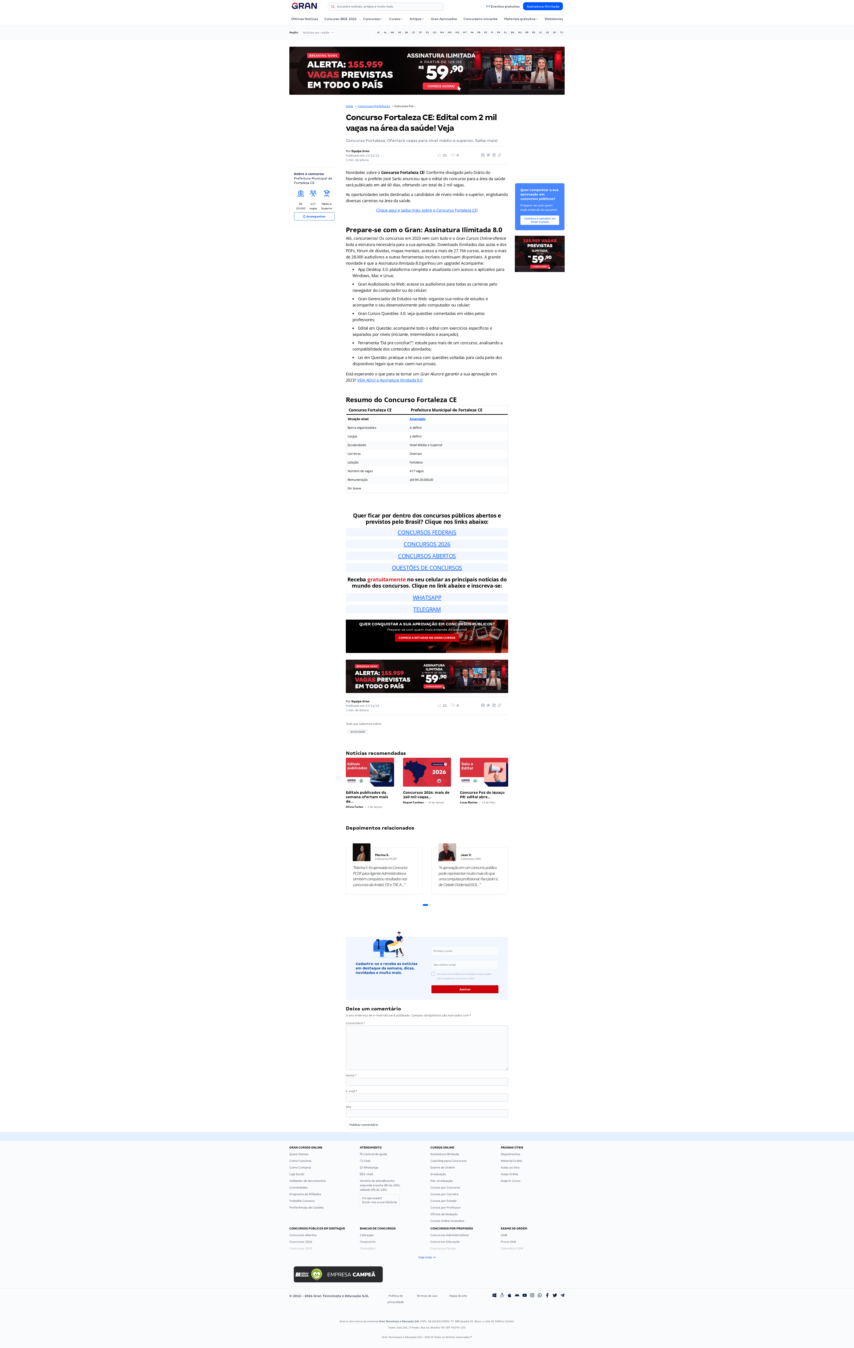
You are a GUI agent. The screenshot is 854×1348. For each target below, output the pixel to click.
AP (399, 32)
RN (512, 32)
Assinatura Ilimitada (543, 6)
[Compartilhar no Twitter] (487, 155)
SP (554, 32)
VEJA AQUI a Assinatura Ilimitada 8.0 (389, 380)
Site (348, 1107)
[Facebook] (547, 1296)
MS (457, 32)
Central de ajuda (375, 1154)
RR (526, 32)
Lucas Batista (468, 802)
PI (492, 32)
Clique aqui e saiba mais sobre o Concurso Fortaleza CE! (427, 210)
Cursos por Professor (445, 1207)
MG (450, 32)
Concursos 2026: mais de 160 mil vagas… (426, 794)
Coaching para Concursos (448, 1161)
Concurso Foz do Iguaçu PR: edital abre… (482, 794)
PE (485, 32)
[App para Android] (517, 1296)
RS (533, 32)
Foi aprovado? (379, 1200)
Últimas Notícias (304, 19)
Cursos (394, 19)
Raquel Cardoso (413, 802)
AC (378, 32)
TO (561, 32)
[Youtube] (524, 1296)
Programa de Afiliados (305, 1194)
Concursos (371, 19)
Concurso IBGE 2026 (340, 19)
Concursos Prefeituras (374, 106)
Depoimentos (510, 1154)
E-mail (351, 1091)
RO (520, 32)
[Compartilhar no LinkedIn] (493, 155)
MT (465, 32)
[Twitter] (555, 1296)
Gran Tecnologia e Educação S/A (399, 1321)
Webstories (554, 19)
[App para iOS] (509, 1296)
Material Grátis (511, 1161)
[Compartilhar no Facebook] (482, 155)
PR (498, 32)
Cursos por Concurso (445, 1187)
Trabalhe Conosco (302, 1201)
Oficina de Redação (444, 1214)
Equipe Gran (360, 151)
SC (540, 32)
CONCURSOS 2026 (427, 544)
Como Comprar (300, 1167)
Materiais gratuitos (519, 19)
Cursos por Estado (443, 1201)
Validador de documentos (307, 1181)
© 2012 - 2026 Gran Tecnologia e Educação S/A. (329, 1296)
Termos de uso (427, 1296)
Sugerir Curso (510, 1181)
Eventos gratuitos (505, 6)
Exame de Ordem (442, 1167)
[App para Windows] (494, 1296)
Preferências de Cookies (306, 1207)
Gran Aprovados (444, 19)
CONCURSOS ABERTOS (427, 556)
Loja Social (296, 1174)
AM (392, 32)
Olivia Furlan (354, 807)
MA (442, 32)
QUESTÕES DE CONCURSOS (427, 567)
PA (472, 32)
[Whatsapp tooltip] (540, 1296)
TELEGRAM (427, 609)
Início (349, 106)
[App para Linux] (502, 1296)
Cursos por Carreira (444, 1194)
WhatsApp (370, 1167)
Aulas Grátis (509, 1174)
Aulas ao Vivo (510, 1167)
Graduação (438, 1174)
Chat (367, 1161)
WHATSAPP (427, 597)
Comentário (355, 1023)
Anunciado (418, 419)
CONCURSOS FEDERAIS (427, 532)
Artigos (415, 19)
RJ (505, 32)
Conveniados (298, 1187)
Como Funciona (300, 1161)
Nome (351, 1075)
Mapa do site (458, 1296)
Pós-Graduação (441, 1181)
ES (427, 32)
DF (420, 32)
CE (413, 32)
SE (547, 32)
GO (434, 32)
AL (385, 32)
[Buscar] (333, 7)
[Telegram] (562, 1296)
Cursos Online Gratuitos (447, 1221)
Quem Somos (298, 1154)
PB (478, 32)
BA (406, 32)
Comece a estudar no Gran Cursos (427, 637)
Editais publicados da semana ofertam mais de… (367, 797)
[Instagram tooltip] (532, 1296)
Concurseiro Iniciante (480, 19)
